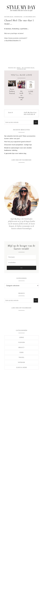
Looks (21, 337)
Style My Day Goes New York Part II (30, 113)
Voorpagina (18, 16)
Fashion (21, 342)
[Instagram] (21, 235)
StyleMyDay (21, 7)
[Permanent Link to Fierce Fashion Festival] (12, 86)
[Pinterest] (23, 235)
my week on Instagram (21, 95)
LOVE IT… (30, 93)
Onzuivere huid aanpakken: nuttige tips (18, 144)
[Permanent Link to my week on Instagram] (21, 88)
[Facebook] (20, 235)
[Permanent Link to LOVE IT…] (31, 88)
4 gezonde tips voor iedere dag (15, 153)
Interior (21, 362)
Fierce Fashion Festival (12, 91)
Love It (10, 112)
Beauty (21, 347)
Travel (21, 357)
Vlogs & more (21, 367)
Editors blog (8, 16)
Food (22, 352)
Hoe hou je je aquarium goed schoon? (17, 141)
